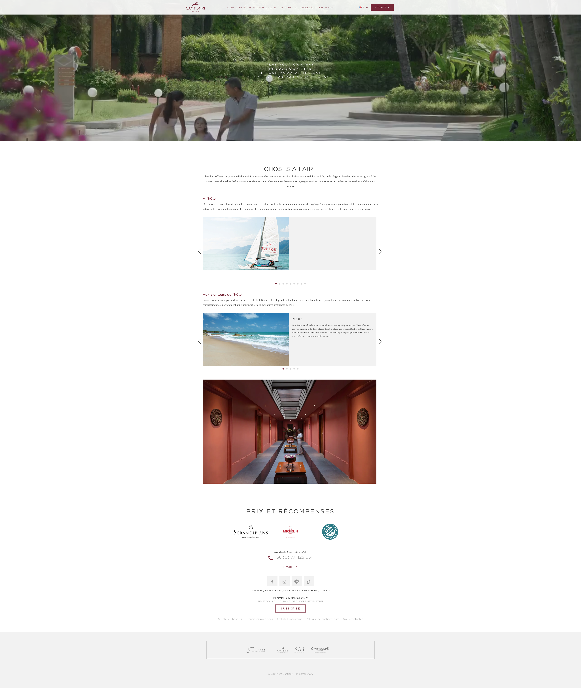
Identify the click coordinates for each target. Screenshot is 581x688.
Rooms (257, 8)
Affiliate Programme (289, 619)
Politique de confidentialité (322, 619)
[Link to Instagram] (284, 581)
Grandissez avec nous (259, 619)
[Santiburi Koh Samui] (195, 7)
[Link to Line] (297, 581)
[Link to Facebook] (272, 581)
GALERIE (271, 8)
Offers (244, 8)
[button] (276, 283)
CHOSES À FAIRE (310, 8)
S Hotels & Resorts (230, 619)
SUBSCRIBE (290, 608)
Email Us (290, 566)
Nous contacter (353, 619)
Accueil (231, 8)
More (328, 8)
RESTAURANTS (287, 8)
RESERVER (380, 7)
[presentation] (199, 251)
